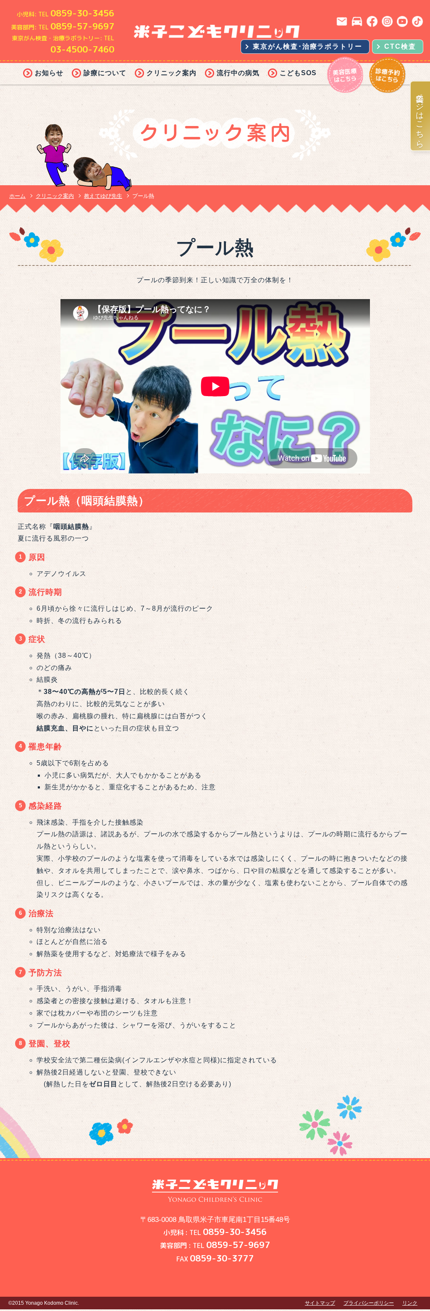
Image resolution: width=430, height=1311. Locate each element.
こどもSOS (298, 72)
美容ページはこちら (420, 116)
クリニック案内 (172, 72)
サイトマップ (320, 1303)
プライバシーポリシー (368, 1303)
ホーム (17, 196)
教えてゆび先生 (103, 196)
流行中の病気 (238, 72)
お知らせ (49, 72)
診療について (105, 72)
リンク (409, 1303)
